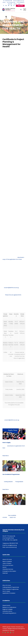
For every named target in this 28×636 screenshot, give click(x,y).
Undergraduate (8, 481)
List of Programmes (11, 2)
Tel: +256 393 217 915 (7, 0)
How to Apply (6, 442)
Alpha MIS (10, 4)
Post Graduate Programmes (11, 589)
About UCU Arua (7, 559)
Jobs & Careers (7, 563)
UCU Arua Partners (8, 565)
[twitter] (8, 5)
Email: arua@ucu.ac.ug (18, 0)
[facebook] (3, 5)
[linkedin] (5, 632)
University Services (8, 569)
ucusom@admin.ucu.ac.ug (11, 287)
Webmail (5, 573)
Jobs (19, 4)
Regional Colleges (7, 609)
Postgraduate (19, 481)
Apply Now (20, 5)
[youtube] (11, 5)
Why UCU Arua (7, 585)
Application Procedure (9, 593)
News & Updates (7, 561)
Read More (6, 455)
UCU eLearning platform (9, 613)
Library (4, 2)
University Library (7, 611)
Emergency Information (9, 571)
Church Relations (20, 2)
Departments (6, 605)
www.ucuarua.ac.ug (11, 547)
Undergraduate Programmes (11, 587)
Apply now (13, 517)
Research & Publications (9, 607)
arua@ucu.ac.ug (12, 545)
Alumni (15, 4)
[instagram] (13, 5)
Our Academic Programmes (11, 474)
